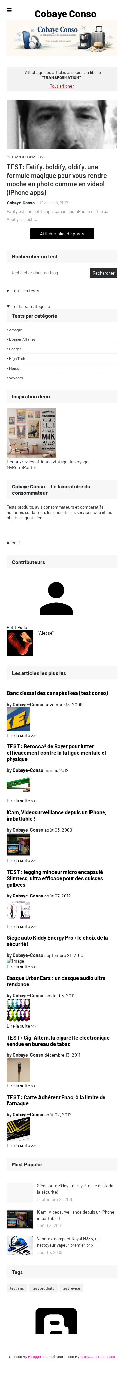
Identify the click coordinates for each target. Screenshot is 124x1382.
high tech (17, 358)
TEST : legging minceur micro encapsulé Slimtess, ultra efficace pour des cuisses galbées (55, 878)
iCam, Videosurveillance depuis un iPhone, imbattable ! (56, 815)
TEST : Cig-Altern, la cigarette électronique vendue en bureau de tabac (58, 1040)
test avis (17, 1288)
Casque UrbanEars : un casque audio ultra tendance (56, 981)
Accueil (14, 542)
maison (15, 368)
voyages (16, 377)
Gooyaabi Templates (97, 1356)
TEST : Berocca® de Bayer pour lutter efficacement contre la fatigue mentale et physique (56, 752)
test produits (43, 1288)
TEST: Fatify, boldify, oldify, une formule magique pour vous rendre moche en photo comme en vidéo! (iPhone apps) (57, 179)
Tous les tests (25, 290)
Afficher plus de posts (62, 233)
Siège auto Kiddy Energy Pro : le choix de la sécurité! (57, 940)
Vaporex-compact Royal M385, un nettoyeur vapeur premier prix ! (68, 1242)
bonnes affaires (22, 339)
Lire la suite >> (21, 735)
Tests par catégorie (31, 306)
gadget (15, 348)
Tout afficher (62, 86)
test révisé (71, 1288)
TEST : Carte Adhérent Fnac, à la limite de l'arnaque (56, 1100)
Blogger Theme (41, 1356)
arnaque (16, 329)
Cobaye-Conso (21, 202)
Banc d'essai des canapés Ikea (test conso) (57, 693)
